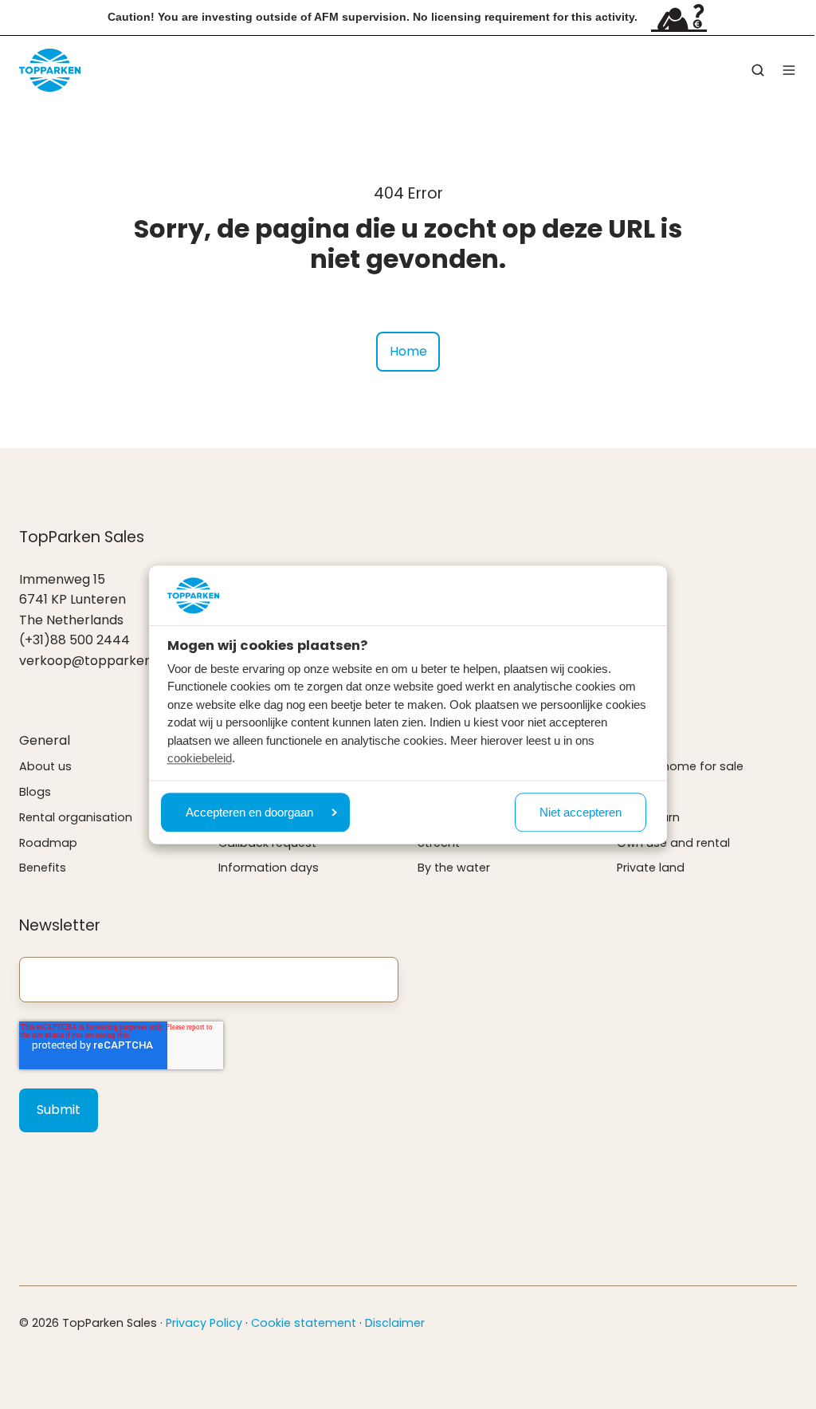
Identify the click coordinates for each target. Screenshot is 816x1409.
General (44, 740)
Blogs (35, 792)
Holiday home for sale (680, 766)
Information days (268, 868)
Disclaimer (395, 1323)
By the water (454, 868)
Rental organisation (75, 817)
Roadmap (48, 843)
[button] (758, 70)
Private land (651, 868)
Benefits (42, 868)
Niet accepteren (580, 812)
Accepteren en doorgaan (249, 812)
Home (408, 351)
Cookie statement (303, 1323)
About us (45, 766)
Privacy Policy (204, 1323)
